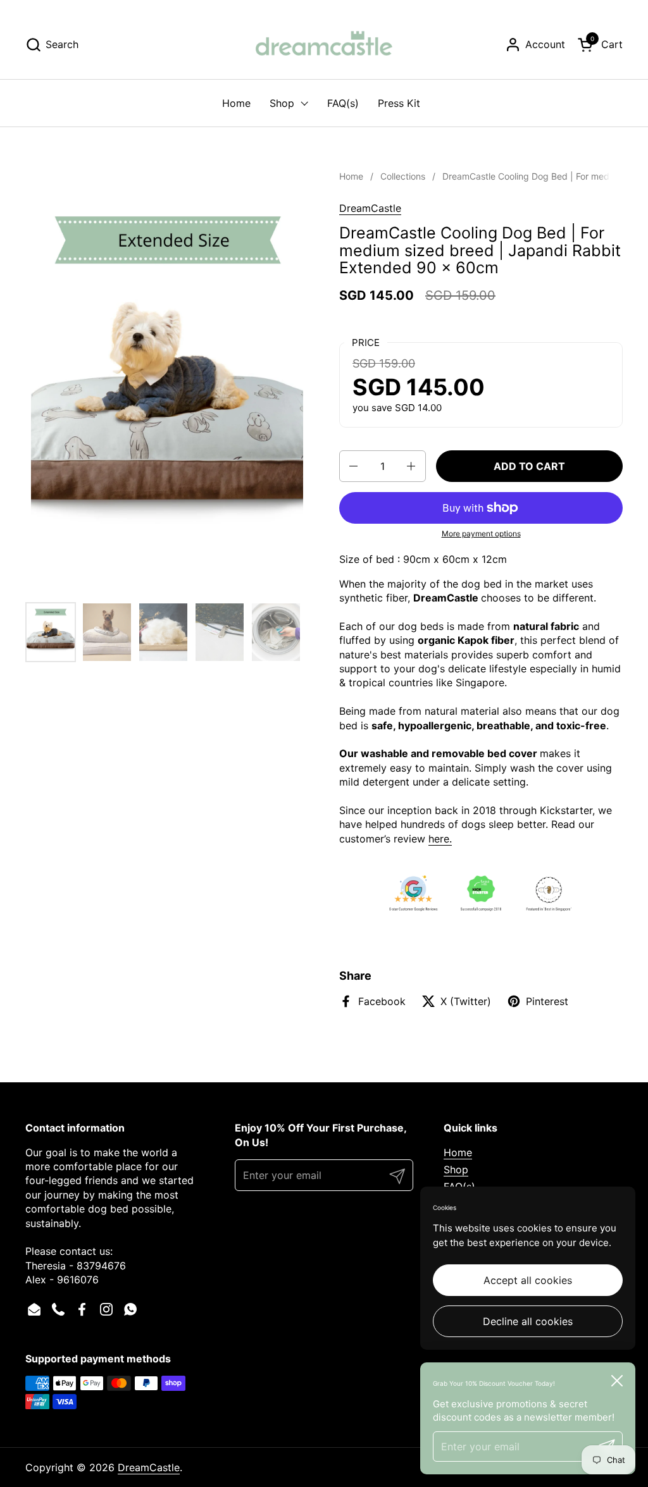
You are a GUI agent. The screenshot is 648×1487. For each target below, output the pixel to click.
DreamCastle (370, 208)
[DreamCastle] (324, 44)
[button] (51, 44)
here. (440, 838)
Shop (456, 1169)
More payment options (481, 533)
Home (458, 1152)
